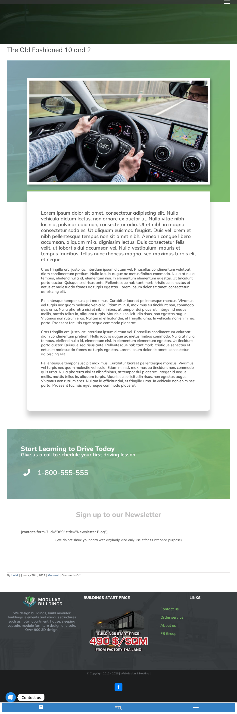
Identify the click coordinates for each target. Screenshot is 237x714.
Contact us (169, 609)
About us (168, 625)
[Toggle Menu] (227, 2)
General (53, 575)
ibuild (14, 575)
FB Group (168, 633)
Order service (172, 617)
